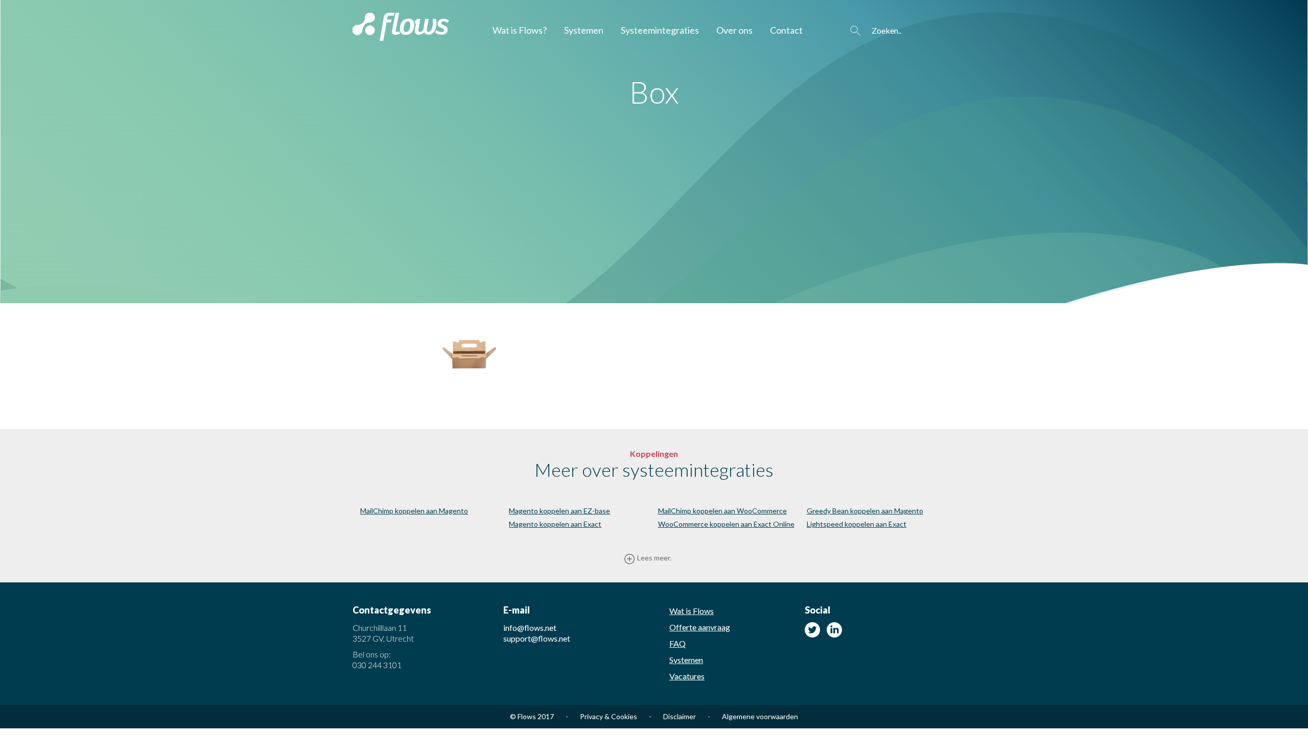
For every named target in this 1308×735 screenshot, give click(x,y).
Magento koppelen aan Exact (555, 524)
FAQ (677, 643)
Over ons (734, 30)
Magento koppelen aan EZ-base (559, 510)
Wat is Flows (691, 611)
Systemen (583, 30)
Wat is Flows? (520, 30)
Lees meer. (654, 557)
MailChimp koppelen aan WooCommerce (722, 510)
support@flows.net (536, 638)
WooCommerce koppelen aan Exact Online (726, 524)
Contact (786, 30)
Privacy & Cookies (615, 716)
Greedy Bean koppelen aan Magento (865, 510)
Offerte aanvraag (699, 627)
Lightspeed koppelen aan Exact (856, 524)
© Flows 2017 (539, 716)
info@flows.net (529, 627)
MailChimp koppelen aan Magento (414, 510)
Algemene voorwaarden (760, 716)
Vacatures (687, 676)
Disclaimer (686, 716)
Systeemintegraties (660, 30)
